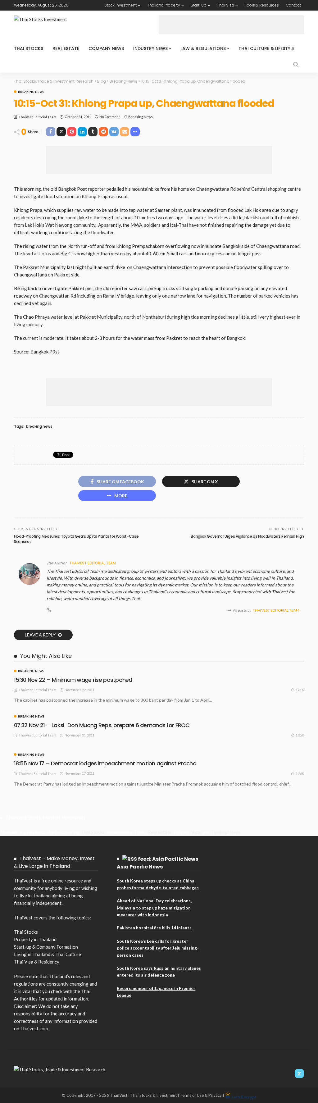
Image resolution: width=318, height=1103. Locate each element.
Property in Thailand (35, 939)
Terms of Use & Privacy (201, 1095)
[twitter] (299, 1073)
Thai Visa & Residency (36, 961)
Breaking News (31, 91)
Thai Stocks (28, 48)
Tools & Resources (262, 5)
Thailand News (226, 832)
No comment (109, 117)
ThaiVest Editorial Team (37, 117)
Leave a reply (41, 634)
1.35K (300, 735)
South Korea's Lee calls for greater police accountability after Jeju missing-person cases (158, 948)
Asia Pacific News (140, 866)
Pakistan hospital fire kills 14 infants (154, 927)
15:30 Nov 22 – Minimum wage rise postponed (73, 680)
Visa (195, 832)
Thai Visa (225, 5)
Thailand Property (163, 5)
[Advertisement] (231, 24)
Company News (106, 48)
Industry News (150, 48)
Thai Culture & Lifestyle (266, 48)
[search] (296, 65)
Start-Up (199, 5)
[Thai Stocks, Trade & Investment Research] (59, 1069)
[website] (49, 610)
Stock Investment (120, 5)
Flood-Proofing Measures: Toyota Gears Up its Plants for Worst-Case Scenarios (76, 539)
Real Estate (65, 48)
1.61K (300, 690)
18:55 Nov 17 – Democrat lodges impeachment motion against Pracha (105, 763)
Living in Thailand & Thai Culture (47, 954)
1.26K (300, 774)
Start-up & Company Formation (46, 947)
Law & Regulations (203, 48)
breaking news (140, 117)
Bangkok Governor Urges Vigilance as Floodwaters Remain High (247, 536)
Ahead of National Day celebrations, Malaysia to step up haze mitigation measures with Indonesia (154, 907)
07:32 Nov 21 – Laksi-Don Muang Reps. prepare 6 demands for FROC (102, 725)
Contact (293, 5)
